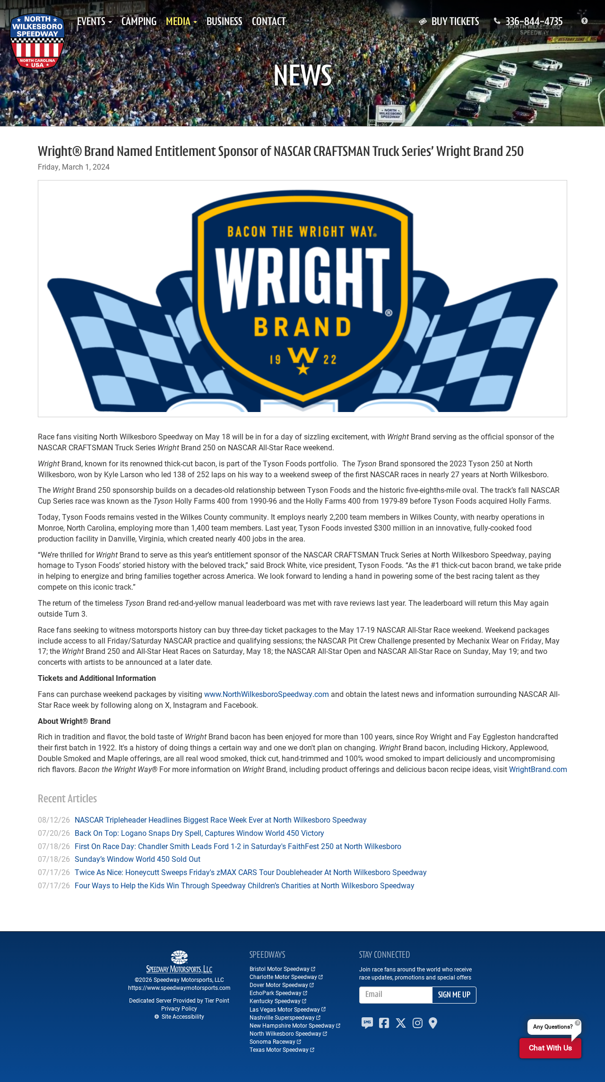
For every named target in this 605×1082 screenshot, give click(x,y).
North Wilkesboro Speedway (285, 1033)
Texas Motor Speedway (279, 1049)
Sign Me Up (454, 995)
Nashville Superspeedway (282, 1017)
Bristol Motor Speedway (280, 968)
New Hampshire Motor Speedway (292, 1025)
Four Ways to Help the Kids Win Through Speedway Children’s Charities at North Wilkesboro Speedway (245, 885)
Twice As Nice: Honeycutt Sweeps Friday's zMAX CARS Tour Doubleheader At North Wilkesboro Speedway (251, 872)
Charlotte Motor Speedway (283, 976)
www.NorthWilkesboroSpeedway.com (266, 694)
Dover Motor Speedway (279, 984)
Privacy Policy (179, 1008)
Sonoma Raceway (272, 1041)
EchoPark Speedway (276, 992)
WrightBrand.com (538, 769)
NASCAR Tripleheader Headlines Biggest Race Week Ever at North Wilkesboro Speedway (221, 819)
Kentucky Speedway (275, 1001)
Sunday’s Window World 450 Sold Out (137, 859)
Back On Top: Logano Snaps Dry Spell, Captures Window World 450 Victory (199, 833)
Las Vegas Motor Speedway (285, 1009)
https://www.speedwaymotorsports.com (179, 987)
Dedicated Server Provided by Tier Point (179, 1000)
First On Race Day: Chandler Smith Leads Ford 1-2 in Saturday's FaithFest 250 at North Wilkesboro (238, 846)
